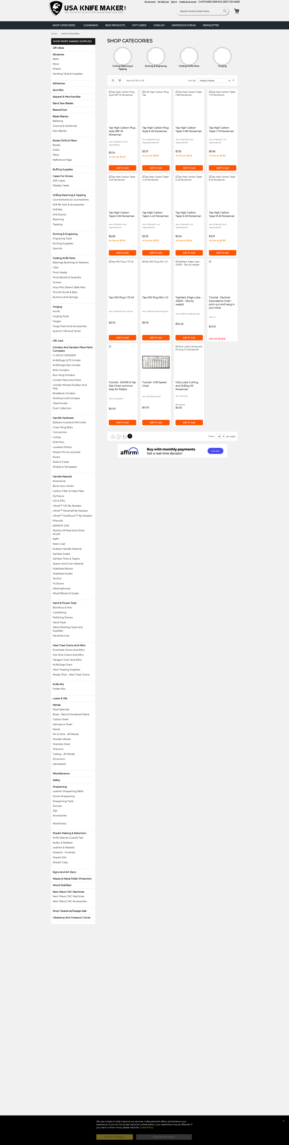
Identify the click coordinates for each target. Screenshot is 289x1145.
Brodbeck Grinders (64, 393)
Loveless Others (62, 447)
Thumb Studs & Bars (65, 292)
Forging (57, 306)
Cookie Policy (146, 1127)
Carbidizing (59, 612)
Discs (56, 64)
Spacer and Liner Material (68, 563)
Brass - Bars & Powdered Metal (71, 714)
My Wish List (163, 2)
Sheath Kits (60, 857)
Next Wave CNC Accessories (70, 901)
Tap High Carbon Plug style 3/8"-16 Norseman (122, 131)
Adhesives (59, 83)
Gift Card (58, 340)
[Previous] (112, 436)
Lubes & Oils (60, 698)
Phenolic (58, 520)
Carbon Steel (60, 719)
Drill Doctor (59, 214)
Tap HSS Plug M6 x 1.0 (155, 297)
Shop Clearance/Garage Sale (70, 911)
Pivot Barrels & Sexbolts (67, 277)
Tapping (58, 224)
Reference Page (62, 159)
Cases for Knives (63, 176)
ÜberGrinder (60, 403)
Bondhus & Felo (62, 607)
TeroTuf (57, 578)
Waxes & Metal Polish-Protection (72, 878)
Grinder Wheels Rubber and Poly (70, 387)
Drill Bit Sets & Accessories (68, 204)
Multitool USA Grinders (66, 398)
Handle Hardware (63, 417)
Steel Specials (61, 709)
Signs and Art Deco (64, 872)
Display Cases (61, 185)
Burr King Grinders (64, 375)
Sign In (174, 2)
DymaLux (58, 496)
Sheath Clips (60, 862)
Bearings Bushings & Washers (71, 262)
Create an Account (187, 2)
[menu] (144, 25)
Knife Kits (58, 684)
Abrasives (58, 54)
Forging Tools (61, 316)
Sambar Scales (61, 553)
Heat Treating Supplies (66, 669)
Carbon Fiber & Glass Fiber (68, 491)
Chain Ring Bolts (63, 427)
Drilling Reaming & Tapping (69, 195)
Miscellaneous (61, 773)
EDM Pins (58, 442)
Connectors (60, 432)
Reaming (58, 219)
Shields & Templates (65, 466)
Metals (57, 704)
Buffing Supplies (63, 169)
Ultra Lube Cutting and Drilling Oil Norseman (187, 386)
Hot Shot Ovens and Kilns (68, 654)
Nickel (56, 729)
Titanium (58, 749)
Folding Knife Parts (64, 258)
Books (56, 145)
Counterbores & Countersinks (71, 199)
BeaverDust (60, 109)
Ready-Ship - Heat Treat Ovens (71, 674)
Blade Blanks (60, 116)
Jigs (55, 810)
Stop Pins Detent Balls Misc (69, 287)
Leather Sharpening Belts (68, 791)
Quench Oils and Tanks (67, 331)
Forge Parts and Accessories (70, 326)
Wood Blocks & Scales (66, 593)
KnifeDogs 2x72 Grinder (67, 360)
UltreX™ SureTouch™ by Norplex (72, 515)
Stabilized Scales (63, 573)
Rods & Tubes (61, 462)
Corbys (57, 437)
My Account (149, 2)
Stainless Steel (61, 744)
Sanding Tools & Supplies (68, 73)
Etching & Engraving (65, 234)
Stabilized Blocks (63, 568)
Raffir (56, 539)
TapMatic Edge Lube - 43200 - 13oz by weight (189, 301)
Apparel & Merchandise (67, 96)
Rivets (56, 457)
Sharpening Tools (63, 801)
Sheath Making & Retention (69, 833)
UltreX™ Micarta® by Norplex (70, 510)
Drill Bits (58, 209)
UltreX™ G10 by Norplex (67, 505)
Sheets (57, 68)
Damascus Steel (62, 724)
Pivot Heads (60, 272)
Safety (56, 780)
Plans (56, 154)
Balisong (58, 121)
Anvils (56, 311)
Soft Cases (59, 180)
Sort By (192, 80)
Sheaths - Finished (64, 852)
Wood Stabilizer (62, 885)
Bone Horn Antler (63, 486)
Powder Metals (62, 739)
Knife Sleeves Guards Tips (68, 837)
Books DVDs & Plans (65, 140)
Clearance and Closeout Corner (72, 917)
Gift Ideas (58, 47)
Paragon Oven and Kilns (67, 659)
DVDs (56, 149)
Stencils (57, 248)
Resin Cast (59, 544)
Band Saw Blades (63, 103)
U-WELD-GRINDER (64, 355)
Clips (56, 267)
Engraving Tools (62, 238)
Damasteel (59, 764)
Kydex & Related (62, 842)
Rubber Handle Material (67, 548)
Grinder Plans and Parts (67, 380)
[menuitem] (64, 25)
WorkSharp (59, 823)
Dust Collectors (62, 408)
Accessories (60, 815)
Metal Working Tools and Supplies (68, 629)
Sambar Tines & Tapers (66, 558)
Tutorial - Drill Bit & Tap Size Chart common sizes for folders (122, 386)
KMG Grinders (61, 370)
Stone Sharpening (64, 796)
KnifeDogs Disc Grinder (67, 365)
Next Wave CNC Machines (68, 891)
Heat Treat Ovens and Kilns (69, 645)
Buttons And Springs (65, 297)
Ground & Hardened (65, 126)
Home (54, 34)
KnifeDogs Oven (62, 664)
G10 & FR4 (59, 500)
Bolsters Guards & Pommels (69, 422)
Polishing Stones (63, 617)
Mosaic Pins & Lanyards (66, 452)
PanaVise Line (61, 635)
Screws (57, 282)
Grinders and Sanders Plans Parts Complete (73, 349)
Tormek (57, 806)
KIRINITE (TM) (61, 525)
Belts (56, 59)
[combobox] (202, 11)
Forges (57, 321)
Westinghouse (61, 588)
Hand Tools (59, 622)
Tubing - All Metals (64, 754)
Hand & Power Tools (64, 603)
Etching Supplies (63, 243)
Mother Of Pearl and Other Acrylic (69, 532)
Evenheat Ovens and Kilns (69, 649)
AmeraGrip (59, 481)
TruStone (58, 583)
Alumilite (58, 90)
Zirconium (59, 759)
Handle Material (62, 476)
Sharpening (60, 786)
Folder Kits (59, 688)
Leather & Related (63, 847)
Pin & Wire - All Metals (66, 734)
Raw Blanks (60, 130)
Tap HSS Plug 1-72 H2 (121, 297)
